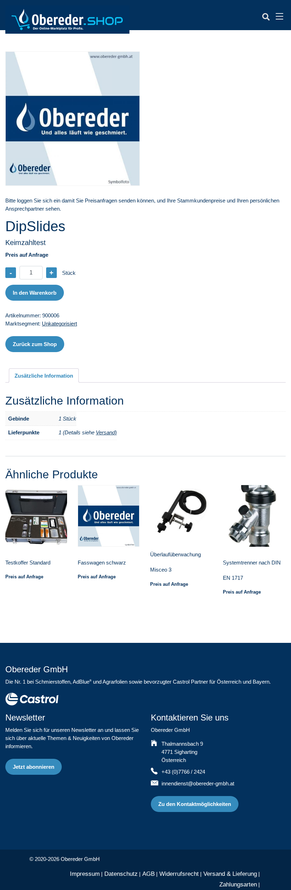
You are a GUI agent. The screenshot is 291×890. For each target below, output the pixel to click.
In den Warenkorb (34, 293)
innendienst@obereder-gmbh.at (197, 783)
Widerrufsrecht (179, 873)
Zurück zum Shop (35, 344)
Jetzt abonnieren (33, 767)
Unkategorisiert (59, 324)
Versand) (106, 432)
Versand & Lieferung (230, 873)
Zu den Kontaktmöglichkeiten (194, 804)
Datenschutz (121, 873)
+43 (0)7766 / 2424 (183, 772)
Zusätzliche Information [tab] (44, 376)
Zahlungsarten (238, 884)
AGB (148, 873)
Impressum (85, 873)
